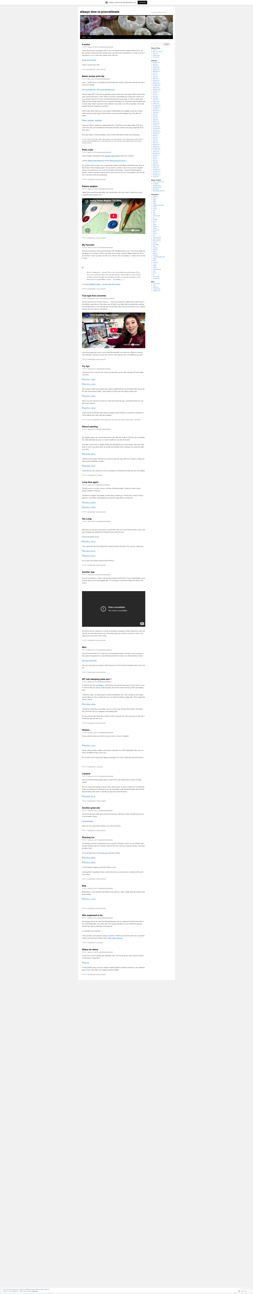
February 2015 (156, 123)
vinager (127, 419)
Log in (154, 285)
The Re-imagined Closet (158, 182)
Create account (156, 283)
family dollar (104, 141)
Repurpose (155, 255)
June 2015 (155, 116)
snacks (154, 260)
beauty (154, 199)
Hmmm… (101, 685)
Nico (84, 647)
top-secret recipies (87, 821)
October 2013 (156, 151)
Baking (154, 198)
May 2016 (155, 96)
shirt (113, 419)
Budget (89, 139)
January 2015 (156, 125)
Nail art (154, 242)
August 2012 (156, 176)
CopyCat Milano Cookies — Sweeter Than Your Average (102, 284)
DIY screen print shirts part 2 (106, 89)
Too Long (86, 518)
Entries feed (155, 287)
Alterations (155, 196)
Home (84, 37)
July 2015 (155, 114)
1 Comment (99, 475)
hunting (154, 232)
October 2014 (156, 130)
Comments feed (156, 289)
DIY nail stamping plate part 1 (97, 679)
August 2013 (156, 155)
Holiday (155, 228)
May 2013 (155, 160)
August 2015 (156, 112)
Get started (142, 2)
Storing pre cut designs (89, 60)
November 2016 (156, 85)
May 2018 (155, 64)
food (154, 223)
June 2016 (155, 94)
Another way (88, 571)
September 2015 (156, 110)
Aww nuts (104, 853)
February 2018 (156, 67)
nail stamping (156, 244)
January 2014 (156, 146)
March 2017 (156, 78)
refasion (155, 251)
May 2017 (155, 75)
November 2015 (156, 107)
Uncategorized (91, 69)
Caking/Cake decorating (158, 205)
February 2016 (156, 101)
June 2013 (155, 158)
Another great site (91, 807)
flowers (154, 221)
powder (107, 419)
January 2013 (156, 167)
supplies (155, 267)
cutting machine (106, 139)
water (131, 419)
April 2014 (155, 141)
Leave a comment (101, 69)
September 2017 (156, 71)
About (89, 37)
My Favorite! (88, 244)
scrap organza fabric (128, 141)
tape (119, 419)
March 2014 (156, 142)
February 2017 (156, 80)
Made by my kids (157, 237)
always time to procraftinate (99, 11)
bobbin (154, 201)
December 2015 (156, 105)
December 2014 (156, 126)
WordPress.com (156, 290)
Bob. (84, 885)
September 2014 (156, 132)
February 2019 (156, 62)
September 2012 (156, 174)
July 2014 (155, 135)
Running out (88, 837)
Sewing (154, 258)
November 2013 (156, 150)
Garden (154, 224)
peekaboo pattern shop (112, 156)
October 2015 (156, 108)
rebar (154, 246)
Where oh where (90, 949)
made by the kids (157, 239)
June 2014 (155, 137)
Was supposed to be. (92, 915)
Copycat (155, 207)
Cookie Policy (34, 1291)
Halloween (155, 226)
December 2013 (156, 148)
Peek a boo (87, 149)
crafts (96, 139)
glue (110, 141)
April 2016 (155, 98)
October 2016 (156, 87)
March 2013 (156, 164)
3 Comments (137, 419)
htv (112, 141)
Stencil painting (90, 426)
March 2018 (156, 66)
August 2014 (156, 133)
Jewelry (154, 233)
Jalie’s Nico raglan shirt (89, 660)
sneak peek (155, 262)
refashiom (155, 248)
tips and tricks (156, 276)
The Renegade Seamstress (159, 191)
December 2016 (156, 84)
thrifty (154, 271)
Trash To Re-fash (157, 187)
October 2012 (156, 173)
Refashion (155, 249)
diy (112, 139)
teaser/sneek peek (157, 269)
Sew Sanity (155, 183)
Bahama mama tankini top (96, 160)
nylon (115, 141)
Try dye (86, 366)
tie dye (89, 419)
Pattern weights (90, 186)
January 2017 (156, 82)
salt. (110, 419)
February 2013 (156, 166)
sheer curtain (137, 141)
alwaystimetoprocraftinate (106, 47)
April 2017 (155, 76)
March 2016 (156, 100)
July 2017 (155, 73)
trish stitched (156, 189)
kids (154, 235)
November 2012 (156, 171)
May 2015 (155, 117)
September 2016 (156, 89)
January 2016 (156, 103)
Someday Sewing (157, 185)
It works (86, 44)
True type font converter (94, 295)
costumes (155, 208)
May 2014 (155, 139)
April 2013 (155, 162)
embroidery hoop (95, 141)
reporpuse (155, 253)
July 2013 (155, 157)
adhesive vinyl (130, 139)
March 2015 (156, 121)
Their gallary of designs (115, 938)
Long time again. (90, 482)
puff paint (119, 141)
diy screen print (86, 141)
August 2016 (156, 91)
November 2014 (156, 128)
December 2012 (156, 169)
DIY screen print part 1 (89, 89)
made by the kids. (157, 240)
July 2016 (155, 92)
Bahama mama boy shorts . (118, 160)
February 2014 (156, 144)
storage (154, 264)
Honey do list (156, 230)
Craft (93, 139)
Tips (154, 274)
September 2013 (156, 153)
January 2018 (156, 69)
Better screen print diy (93, 76)
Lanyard (86, 773)
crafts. (100, 139)
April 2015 (155, 119)
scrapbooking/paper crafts (159, 257)
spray (116, 419)
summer (155, 265)
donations (155, 219)
